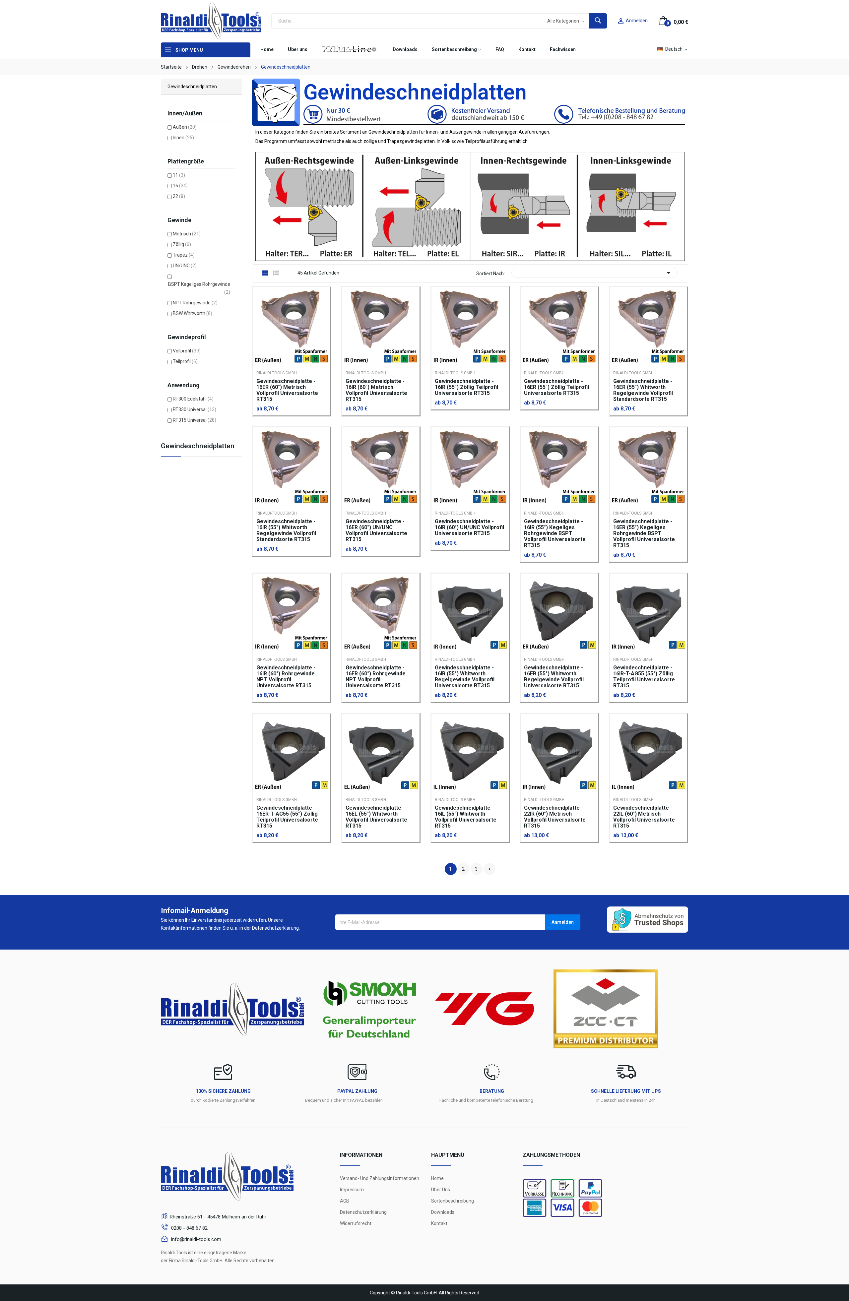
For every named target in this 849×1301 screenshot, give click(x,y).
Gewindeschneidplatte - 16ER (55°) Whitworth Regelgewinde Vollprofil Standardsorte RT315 (643, 390)
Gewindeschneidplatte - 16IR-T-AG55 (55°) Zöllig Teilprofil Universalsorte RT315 (644, 677)
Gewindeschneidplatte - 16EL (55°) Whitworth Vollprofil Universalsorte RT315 (376, 817)
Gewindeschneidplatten (197, 446)
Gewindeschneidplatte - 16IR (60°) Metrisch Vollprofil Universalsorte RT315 (376, 390)
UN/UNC (185, 265)
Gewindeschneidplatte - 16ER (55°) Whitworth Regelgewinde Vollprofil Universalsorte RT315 (554, 677)
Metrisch (187, 233)
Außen (185, 127)
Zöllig (182, 244)
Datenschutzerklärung (363, 1212)
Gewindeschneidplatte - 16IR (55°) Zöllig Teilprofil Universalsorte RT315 (466, 387)
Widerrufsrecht (355, 1223)
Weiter (489, 869)
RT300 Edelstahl (193, 399)
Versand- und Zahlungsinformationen (379, 1178)
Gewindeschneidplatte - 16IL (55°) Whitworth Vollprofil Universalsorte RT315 (465, 817)
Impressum (352, 1189)
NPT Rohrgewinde (195, 302)
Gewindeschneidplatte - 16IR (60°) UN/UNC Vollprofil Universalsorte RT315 (469, 527)
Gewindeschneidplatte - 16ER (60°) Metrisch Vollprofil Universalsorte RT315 (287, 390)
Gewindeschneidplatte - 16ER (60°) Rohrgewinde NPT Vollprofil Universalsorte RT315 (376, 677)
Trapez (184, 255)
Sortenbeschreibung (452, 1201)
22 (179, 196)
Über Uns (440, 1189)
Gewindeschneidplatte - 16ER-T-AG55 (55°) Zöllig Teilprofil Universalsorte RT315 (287, 817)
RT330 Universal (194, 409)
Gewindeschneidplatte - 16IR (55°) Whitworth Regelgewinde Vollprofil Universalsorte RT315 (464, 677)
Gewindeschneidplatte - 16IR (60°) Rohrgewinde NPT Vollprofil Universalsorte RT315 (285, 677)
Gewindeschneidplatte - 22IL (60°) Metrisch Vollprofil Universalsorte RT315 (644, 817)
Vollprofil (187, 350)
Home (437, 1178)
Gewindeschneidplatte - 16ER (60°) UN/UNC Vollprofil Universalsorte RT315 (376, 530)
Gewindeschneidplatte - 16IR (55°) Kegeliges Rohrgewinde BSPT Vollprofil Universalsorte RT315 (555, 533)
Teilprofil (185, 361)
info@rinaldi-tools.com (195, 1239)
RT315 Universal (194, 420)
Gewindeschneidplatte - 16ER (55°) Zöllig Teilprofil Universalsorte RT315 (556, 387)
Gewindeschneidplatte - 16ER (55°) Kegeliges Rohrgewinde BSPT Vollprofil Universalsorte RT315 (644, 533)
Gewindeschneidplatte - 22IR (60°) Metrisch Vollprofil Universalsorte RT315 (555, 817)
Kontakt (439, 1223)
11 (179, 175)
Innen (183, 137)
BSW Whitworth (192, 313)
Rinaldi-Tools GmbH (276, 373)
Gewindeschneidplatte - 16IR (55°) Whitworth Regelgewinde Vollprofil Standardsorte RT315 (286, 530)
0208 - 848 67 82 (189, 1228)
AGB (344, 1201)
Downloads (442, 1212)
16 (180, 185)
